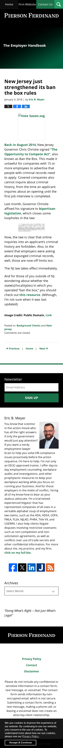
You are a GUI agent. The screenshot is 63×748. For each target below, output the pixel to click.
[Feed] (50, 567)
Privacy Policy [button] (30, 736)
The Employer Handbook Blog (31, 15)
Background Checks (28, 325)
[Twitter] (22, 567)
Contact (31, 665)
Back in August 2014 (20, 145)
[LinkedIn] (31, 567)
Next (43, 348)
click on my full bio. (17, 553)
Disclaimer (31, 671)
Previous (12, 348)
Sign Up (31, 398)
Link (49, 315)
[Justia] (41, 567)
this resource (29, 295)
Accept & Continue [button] (20, 742)
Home (9, 4)
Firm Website (27, 4)
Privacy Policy (31, 659)
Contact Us (45, 4)
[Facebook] (13, 567)
